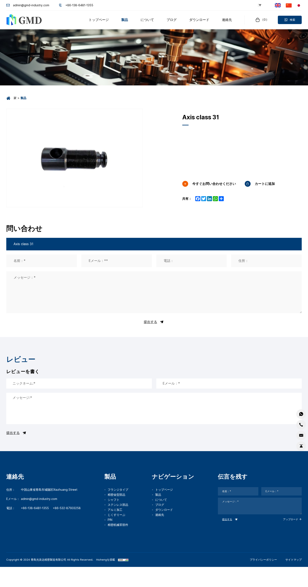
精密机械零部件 (118, 524)
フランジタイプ (118, 489)
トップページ (164, 489)
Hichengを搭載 (105, 559)
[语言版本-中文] (289, 5)
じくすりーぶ (116, 514)
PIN (110, 519)
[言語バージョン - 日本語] (299, 5)
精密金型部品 (116, 494)
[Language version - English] (278, 5)
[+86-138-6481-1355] (301, 425)
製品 (158, 494)
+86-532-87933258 (67, 508)
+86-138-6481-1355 (79, 5)
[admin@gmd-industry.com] (301, 435)
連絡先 (159, 514)
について (161, 499)
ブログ (159, 504)
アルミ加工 (115, 509)
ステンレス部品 (118, 504)
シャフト (113, 499)
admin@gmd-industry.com (31, 5)
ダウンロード (164, 509)
